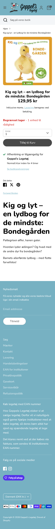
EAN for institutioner (15, 369)
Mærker (8, 345)
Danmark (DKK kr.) (16, 496)
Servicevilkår (11, 387)
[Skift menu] (4, 8)
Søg (5, 339)
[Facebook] (5, 468)
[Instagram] (10, 468)
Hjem (5, 28)
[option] (27, 61)
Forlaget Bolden (10, 193)
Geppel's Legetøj (28, 517)
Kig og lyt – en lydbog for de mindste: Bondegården (27, 32)
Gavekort (8, 381)
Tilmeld (14, 321)
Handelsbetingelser (15, 363)
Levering (29, 107)
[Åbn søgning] (5, 20)
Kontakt (8, 351)
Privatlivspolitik (12, 375)
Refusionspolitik (13, 393)
